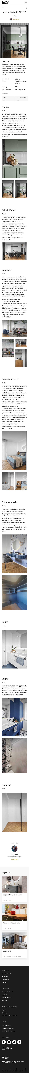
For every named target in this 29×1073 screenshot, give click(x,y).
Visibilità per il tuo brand (8, 1031)
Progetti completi (6, 997)
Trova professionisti (7, 992)
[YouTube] (9, 1042)
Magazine (4, 1000)
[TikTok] (14, 1042)
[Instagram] (4, 1042)
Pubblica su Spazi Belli (7, 1028)
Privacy (4, 1010)
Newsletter (5, 976)
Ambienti (4, 994)
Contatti (4, 982)
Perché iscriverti (6, 1025)
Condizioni (4, 1013)
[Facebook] (19, 1042)
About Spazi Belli (6, 974)
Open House (5, 979)
